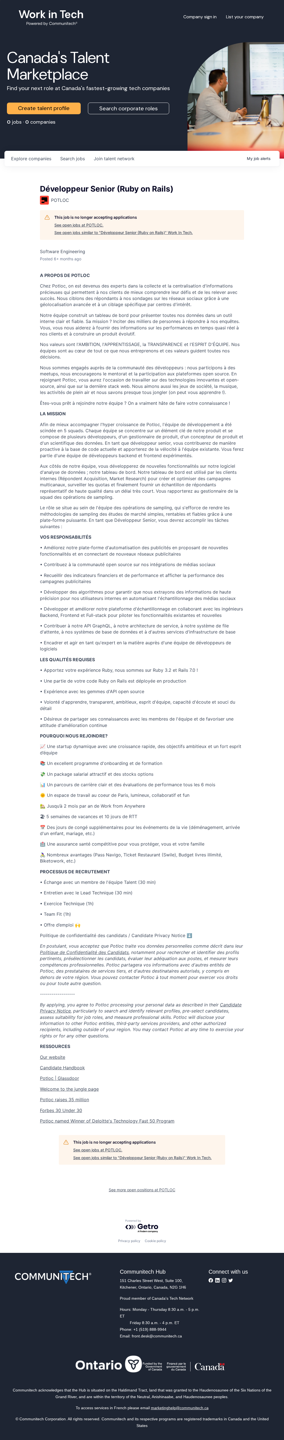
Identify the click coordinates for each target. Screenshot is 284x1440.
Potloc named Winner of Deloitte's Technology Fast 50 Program (107, 1121)
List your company (245, 17)
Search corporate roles (128, 108)
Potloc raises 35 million (64, 1099)
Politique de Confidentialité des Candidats (84, 952)
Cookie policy (155, 1241)
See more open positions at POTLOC (142, 1189)
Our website (52, 1057)
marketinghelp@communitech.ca (180, 1408)
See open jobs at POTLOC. (78, 225)
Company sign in (200, 17)
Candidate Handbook (62, 1067)
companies (31, 158)
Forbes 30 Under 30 (61, 1110)
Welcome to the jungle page (69, 1089)
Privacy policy (129, 1241)
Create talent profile (44, 108)
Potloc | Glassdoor (59, 1078)
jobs (72, 158)
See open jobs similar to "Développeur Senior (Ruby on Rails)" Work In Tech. (123, 232)
